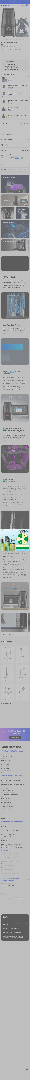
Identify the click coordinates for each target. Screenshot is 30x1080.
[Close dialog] (29, 530)
